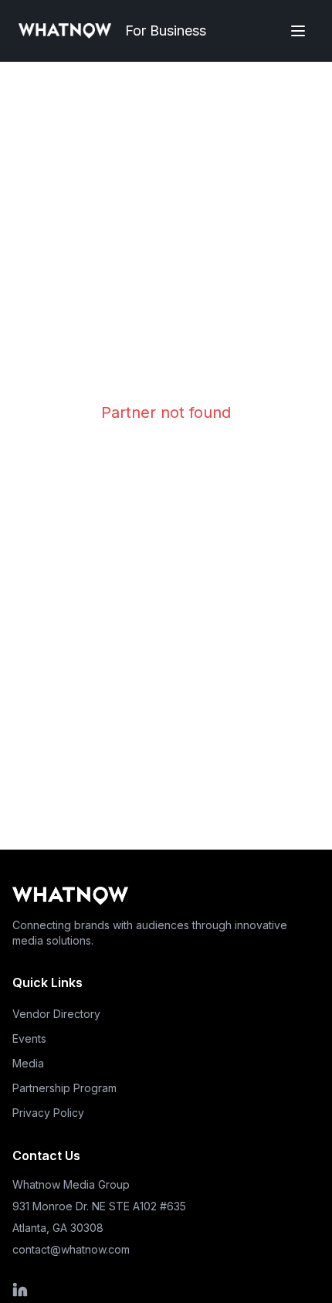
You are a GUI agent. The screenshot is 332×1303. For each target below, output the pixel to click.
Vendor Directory (56, 1013)
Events (29, 1038)
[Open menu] (298, 30)
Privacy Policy (48, 1112)
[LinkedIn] (99, 1290)
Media (28, 1063)
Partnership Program (64, 1087)
